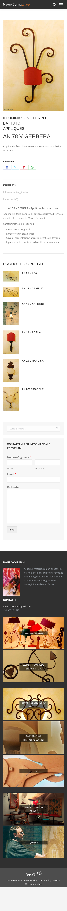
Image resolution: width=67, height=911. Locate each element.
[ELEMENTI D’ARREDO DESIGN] (33, 824)
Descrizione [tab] (9, 184)
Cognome (39, 468)
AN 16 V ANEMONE (33, 304)
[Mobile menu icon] (61, 4)
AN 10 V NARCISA (33, 360)
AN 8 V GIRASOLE (33, 389)
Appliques (13, 128)
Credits (56, 880)
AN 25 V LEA (29, 273)
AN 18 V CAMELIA (32, 288)
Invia (12, 529)
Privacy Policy (30, 880)
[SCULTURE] (33, 786)
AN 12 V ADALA (31, 332)
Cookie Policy (45, 880)
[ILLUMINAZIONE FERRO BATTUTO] (33, 719)
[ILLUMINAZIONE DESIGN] (33, 648)
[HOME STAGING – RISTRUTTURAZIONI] (33, 752)
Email (11, 474)
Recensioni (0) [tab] (10, 199)
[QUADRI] (33, 857)
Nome (10, 468)
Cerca (56, 428)
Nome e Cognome (19, 457)
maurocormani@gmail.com (17, 606)
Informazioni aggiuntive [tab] (16, 192)
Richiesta (13, 487)
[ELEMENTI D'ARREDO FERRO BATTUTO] (33, 681)
